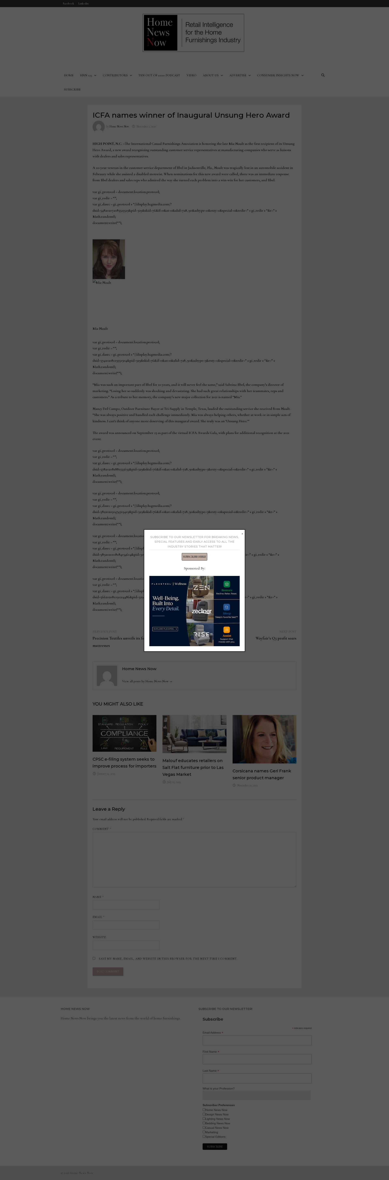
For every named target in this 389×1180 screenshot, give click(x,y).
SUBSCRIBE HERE (194, 557)
